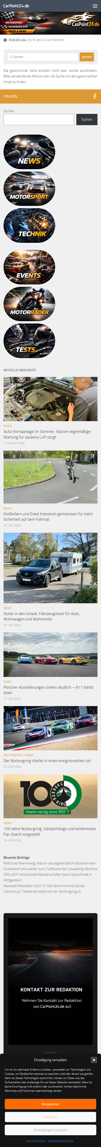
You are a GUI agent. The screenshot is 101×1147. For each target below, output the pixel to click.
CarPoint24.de (16, 5)
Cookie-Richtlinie (35, 1140)
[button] (94, 1060)
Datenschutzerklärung (60, 1140)
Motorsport (13, 755)
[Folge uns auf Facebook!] (94, 96)
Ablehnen (50, 1117)
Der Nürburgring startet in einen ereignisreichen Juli (47, 760)
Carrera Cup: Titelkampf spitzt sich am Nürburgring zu (42, 891)
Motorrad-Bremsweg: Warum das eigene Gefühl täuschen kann (50, 863)
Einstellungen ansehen (50, 1130)
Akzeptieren (50, 1104)
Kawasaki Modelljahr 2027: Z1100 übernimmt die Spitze (44, 886)
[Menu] (95, 6)
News (8, 426)
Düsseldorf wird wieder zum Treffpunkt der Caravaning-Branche (50, 869)
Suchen (9, 111)
